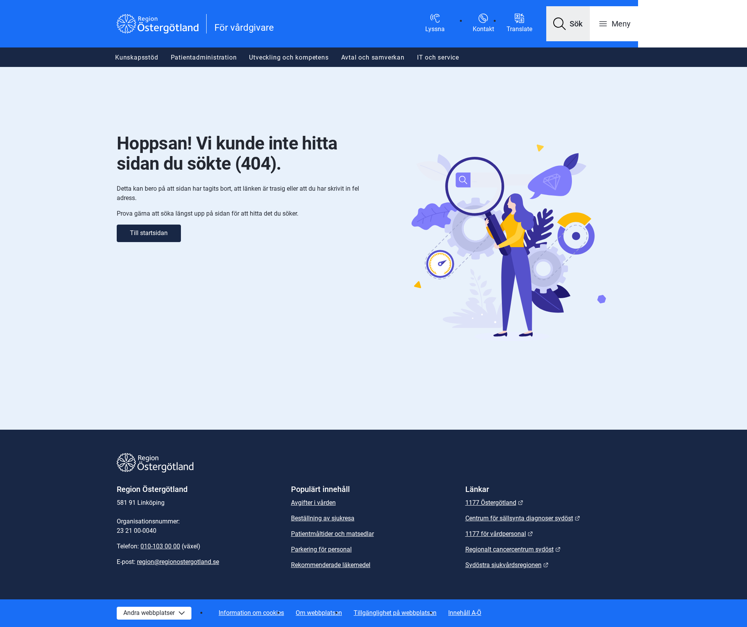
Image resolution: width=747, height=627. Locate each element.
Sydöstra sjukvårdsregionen (507, 565)
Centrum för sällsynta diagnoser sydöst (522, 518)
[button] (568, 23)
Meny (621, 23)
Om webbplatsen (319, 612)
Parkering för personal (321, 549)
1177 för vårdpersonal (499, 533)
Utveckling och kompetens (288, 57)
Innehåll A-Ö (464, 612)
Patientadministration (204, 57)
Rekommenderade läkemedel (330, 565)
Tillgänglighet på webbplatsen (395, 612)
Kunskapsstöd (136, 57)
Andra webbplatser (149, 612)
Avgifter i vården (313, 502)
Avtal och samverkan (373, 57)
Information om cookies (251, 612)
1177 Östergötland (494, 502)
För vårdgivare (244, 27)
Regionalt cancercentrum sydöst (513, 549)
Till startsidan (149, 233)
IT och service (438, 57)
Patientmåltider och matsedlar (332, 533)
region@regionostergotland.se (178, 562)
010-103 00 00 (160, 546)
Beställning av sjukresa (322, 518)
